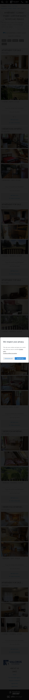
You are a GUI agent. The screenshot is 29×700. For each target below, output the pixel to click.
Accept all (20, 358)
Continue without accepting (10, 353)
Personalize (9, 358)
